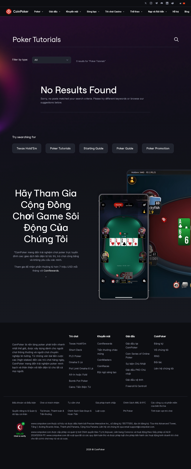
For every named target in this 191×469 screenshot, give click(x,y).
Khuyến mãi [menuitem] (72, 11)
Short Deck (75, 349)
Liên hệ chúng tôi (164, 368)
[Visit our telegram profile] (156, 3)
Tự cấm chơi (74, 402)
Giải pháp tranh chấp (106, 402)
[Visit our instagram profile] (151, 3)
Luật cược (100, 411)
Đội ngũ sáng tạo (106, 372)
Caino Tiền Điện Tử (80, 386)
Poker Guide (125, 148)
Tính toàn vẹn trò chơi (161, 411)
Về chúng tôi (161, 349)
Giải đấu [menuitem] (53, 11)
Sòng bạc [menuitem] (92, 11)
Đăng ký (158, 343)
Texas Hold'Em (77, 343)
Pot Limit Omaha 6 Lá (81, 368)
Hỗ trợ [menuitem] (176, 11)
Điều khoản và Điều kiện (24, 402)
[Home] (27, 336)
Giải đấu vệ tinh (134, 379)
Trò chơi (73, 336)
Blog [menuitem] (187, 11)
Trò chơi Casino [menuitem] (113, 11)
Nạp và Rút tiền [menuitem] (156, 11)
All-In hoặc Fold (78, 374)
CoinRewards (51, 270)
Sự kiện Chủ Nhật (136, 363)
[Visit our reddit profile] (172, 3)
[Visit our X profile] (145, 3)
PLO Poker (75, 356)
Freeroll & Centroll (136, 386)
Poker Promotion (157, 148)
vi (180, 3)
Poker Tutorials (60, 148)
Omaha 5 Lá (76, 362)
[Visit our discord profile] (162, 3)
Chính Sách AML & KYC (134, 402)
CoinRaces (103, 366)
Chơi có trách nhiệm (49, 402)
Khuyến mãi (103, 336)
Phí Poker (128, 411)
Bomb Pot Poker (78, 380)
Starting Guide (93, 148)
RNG (156, 356)
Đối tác (158, 362)
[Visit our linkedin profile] (167, 3)
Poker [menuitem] (37, 11)
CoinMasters (104, 359)
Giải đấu (130, 336)
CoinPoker (160, 336)
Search (176, 39)
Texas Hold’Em (27, 148)
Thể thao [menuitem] (135, 11)
